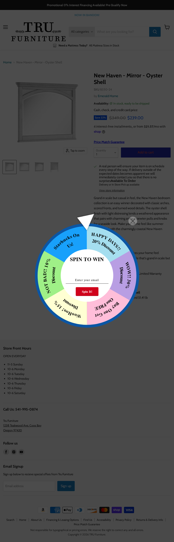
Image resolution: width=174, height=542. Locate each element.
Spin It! (87, 291)
